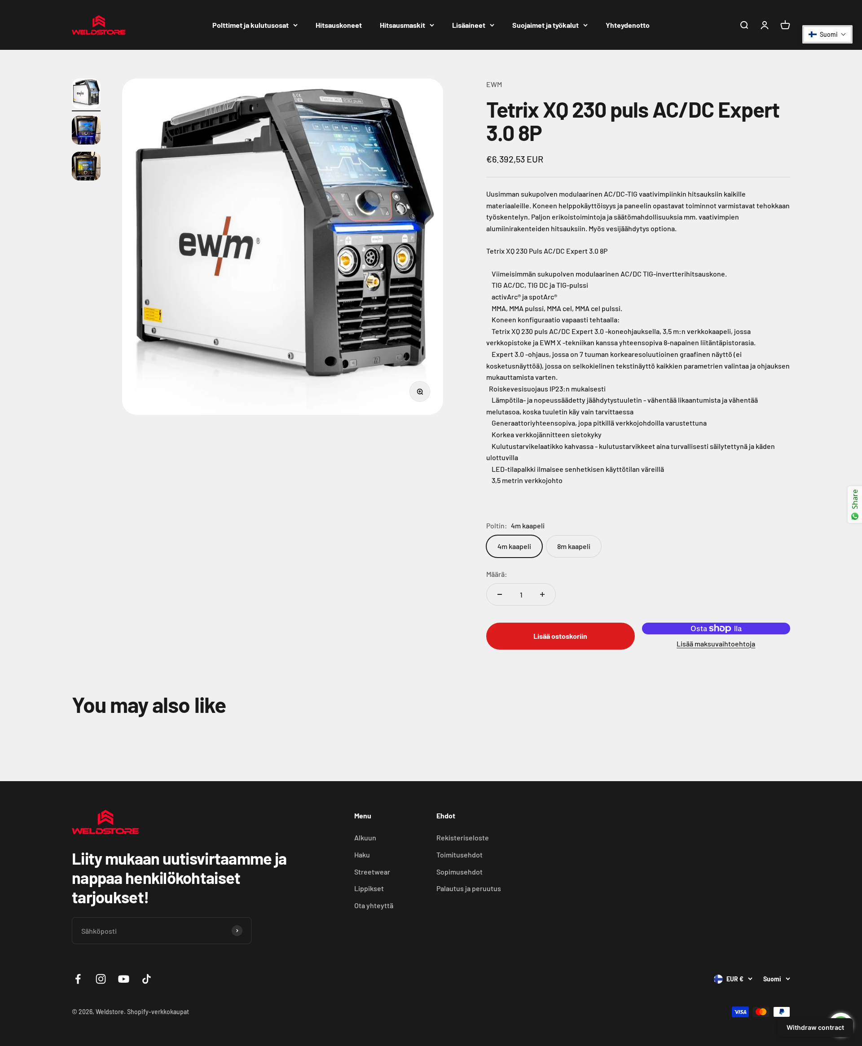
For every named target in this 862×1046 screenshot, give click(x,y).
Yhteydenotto (628, 25)
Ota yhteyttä (373, 905)
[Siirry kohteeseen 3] (86, 167)
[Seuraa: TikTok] (147, 979)
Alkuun (365, 837)
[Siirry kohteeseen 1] (86, 95)
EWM (494, 84)
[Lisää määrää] (542, 594)
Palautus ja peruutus (468, 888)
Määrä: (496, 574)
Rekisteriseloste (462, 837)
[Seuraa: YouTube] (124, 979)
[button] (827, 34)
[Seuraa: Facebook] (78, 979)
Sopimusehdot (459, 871)
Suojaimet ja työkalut (545, 25)
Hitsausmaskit (402, 25)
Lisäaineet (468, 25)
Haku (362, 854)
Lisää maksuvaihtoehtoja (716, 643)
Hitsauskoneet (339, 25)
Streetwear (372, 871)
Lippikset (369, 888)
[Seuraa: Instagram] (101, 979)
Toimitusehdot (459, 854)
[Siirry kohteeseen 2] (86, 131)
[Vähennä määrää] (500, 594)
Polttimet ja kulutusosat (250, 25)
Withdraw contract (815, 1027)
